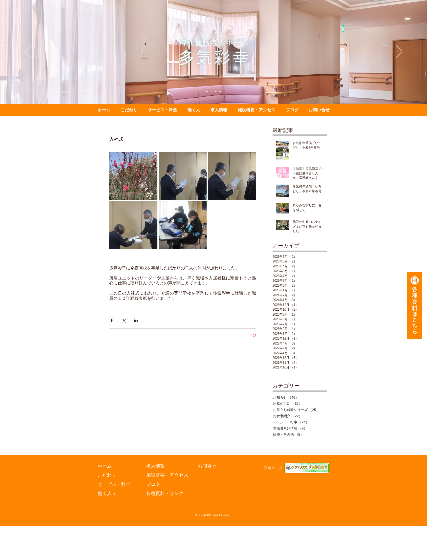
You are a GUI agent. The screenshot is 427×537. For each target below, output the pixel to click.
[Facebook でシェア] (111, 320)
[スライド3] (215, 91)
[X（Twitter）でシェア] (123, 320)
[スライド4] (220, 91)
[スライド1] (207, 91)
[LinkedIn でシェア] (135, 320)
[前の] (28, 51)
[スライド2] (211, 91)
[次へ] (399, 51)
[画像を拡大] (133, 176)
